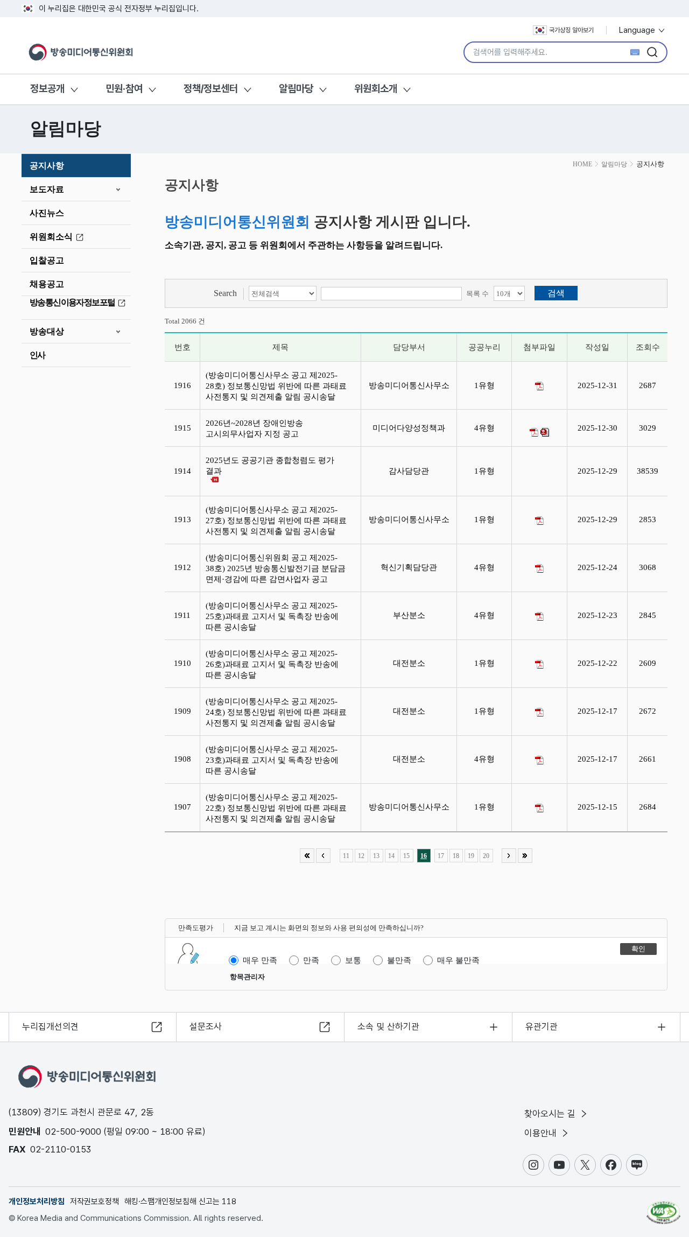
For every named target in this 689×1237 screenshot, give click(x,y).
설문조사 (205, 1026)
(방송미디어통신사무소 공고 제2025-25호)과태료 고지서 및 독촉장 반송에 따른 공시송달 (272, 616)
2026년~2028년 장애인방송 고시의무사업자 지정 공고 (254, 428)
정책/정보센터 (211, 88)
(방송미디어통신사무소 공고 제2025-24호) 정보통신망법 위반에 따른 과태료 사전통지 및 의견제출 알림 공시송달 (276, 712)
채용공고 (47, 284)
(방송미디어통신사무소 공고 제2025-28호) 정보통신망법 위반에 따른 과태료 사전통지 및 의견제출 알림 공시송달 (276, 386)
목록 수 (477, 294)
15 (406, 856)
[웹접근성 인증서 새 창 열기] (663, 1207)
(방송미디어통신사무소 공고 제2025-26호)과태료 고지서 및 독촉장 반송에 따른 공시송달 (272, 664)
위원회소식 (51, 236)
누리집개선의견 (50, 1026)
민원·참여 (124, 88)
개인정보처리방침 (37, 1201)
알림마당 (296, 88)
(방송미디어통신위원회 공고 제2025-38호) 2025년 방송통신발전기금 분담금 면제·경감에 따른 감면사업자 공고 (276, 568)
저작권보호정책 (94, 1201)
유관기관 (541, 1026)
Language (638, 30)
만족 (311, 960)
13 (376, 856)
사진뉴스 (47, 212)
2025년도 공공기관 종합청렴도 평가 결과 (270, 465)
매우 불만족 (458, 960)
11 (346, 856)
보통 (353, 960)
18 (456, 856)
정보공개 (47, 88)
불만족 (399, 960)
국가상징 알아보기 (571, 30)
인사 (37, 355)
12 (361, 856)
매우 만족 (260, 960)
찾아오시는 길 (551, 1113)
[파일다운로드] (539, 386)
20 (486, 856)
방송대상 (47, 331)
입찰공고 (47, 260)
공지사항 (47, 165)
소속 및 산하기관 (388, 1026)
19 (471, 856)
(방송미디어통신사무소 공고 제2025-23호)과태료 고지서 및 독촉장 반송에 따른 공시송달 (272, 760)
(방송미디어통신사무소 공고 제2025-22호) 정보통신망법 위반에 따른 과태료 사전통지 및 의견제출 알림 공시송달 (276, 808)
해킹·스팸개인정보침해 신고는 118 (180, 1201)
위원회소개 (375, 88)
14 (391, 856)
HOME (582, 164)
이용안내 (541, 1133)
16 (423, 856)
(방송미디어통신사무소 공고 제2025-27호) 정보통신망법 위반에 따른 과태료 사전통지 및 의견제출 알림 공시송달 (276, 520)
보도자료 (47, 189)
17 (441, 856)
